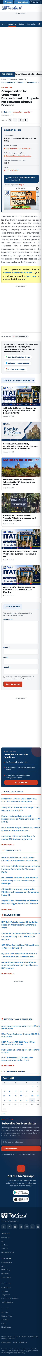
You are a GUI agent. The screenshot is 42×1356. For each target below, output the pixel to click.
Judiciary (22, 79)
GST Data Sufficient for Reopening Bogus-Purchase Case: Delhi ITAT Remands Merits (21, 869)
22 (32, 1100)
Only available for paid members (18, 148)
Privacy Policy (6, 1343)
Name (6, 647)
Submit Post (23, 2)
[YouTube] (15, 1226)
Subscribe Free (10, 1149)
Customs (4, 1245)
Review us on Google (16, 369)
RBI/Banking (5, 1270)
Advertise (5, 1320)
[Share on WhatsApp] (20, 120)
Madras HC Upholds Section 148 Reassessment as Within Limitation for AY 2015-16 (20, 819)
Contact (4, 1323)
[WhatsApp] (32, 1226)
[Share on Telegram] (25, 120)
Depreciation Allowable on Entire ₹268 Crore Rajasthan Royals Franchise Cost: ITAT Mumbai (19, 965)
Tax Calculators (7, 1302)
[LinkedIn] (21, 1226)
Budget (21, 24)
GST (2, 1241)
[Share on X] (10, 120)
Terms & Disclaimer (20, 1343)
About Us (4, 1312)
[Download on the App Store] (21, 1199)
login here (31, 276)
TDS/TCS (4, 1248)
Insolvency (5, 1273)
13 (21, 1096)
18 (10, 1100)
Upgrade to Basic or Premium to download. (21, 178)
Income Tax (11, 24)
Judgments (5, 1295)
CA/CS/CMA (6, 1277)
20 (21, 1100)
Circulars (4, 1291)
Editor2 (7, 112)
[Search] (39, 24)
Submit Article (6, 1316)
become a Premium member (17, 273)
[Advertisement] (21, 49)
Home (3, 24)
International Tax (7, 1252)
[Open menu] (37, 8)
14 (26, 1096)
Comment (8, 619)
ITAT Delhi (14, 170)
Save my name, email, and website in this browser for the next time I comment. (20, 678)
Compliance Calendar (9, 1298)
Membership (6, 1327)
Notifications (6, 1287)
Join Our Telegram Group (18, 363)
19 (15, 1100)
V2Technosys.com (8, 1339)
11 (9, 1096)
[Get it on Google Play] (21, 1192)
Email (6, 657)
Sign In (35, 2)
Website (6, 667)
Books (9, 2)
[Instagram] (26, 1226)
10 (4, 1096)
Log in (21, 185)
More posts (6, 845)
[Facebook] (3, 1226)
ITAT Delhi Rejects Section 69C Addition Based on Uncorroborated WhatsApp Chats (19, 925)
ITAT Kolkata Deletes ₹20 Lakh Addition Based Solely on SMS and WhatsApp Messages (19, 880)
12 (15, 1096)
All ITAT (6, 170)
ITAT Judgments (21, 336)
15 (32, 1096)
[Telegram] (38, 1226)
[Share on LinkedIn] (15, 120)
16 (38, 1096)
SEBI (2, 1266)
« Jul (3, 1114)
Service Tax (31, 24)
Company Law (6, 1262)
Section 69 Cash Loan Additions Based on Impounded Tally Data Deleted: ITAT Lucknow (20, 936)
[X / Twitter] (9, 1226)
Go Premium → (21, 782)
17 (4, 1100)
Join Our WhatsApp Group (19, 357)
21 (26, 1100)
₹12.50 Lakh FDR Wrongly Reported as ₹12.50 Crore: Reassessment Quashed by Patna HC (20, 892)
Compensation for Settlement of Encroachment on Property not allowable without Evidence (20, 98)
